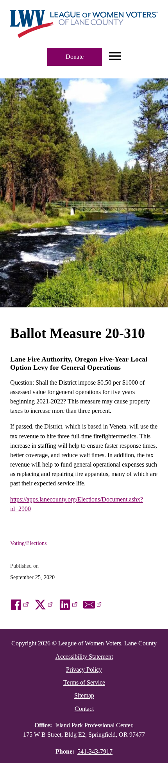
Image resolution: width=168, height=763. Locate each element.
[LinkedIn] (68, 604)
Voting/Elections (28, 543)
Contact (84, 708)
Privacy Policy (84, 669)
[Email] (92, 604)
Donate (75, 56)
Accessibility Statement (84, 656)
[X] (43, 604)
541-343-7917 (95, 751)
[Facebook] (19, 604)
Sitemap (84, 695)
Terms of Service (84, 682)
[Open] (115, 57)
